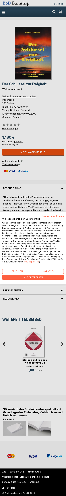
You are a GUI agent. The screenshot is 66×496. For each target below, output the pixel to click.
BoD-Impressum (31, 262)
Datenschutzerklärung (53, 216)
